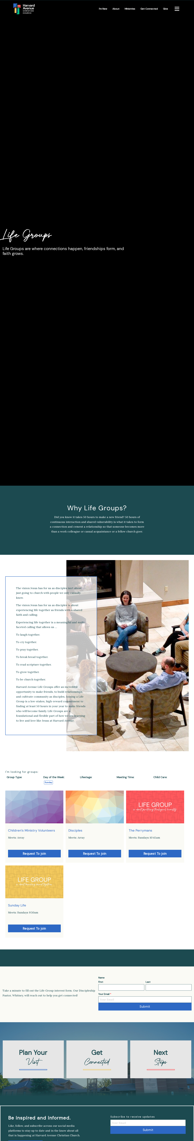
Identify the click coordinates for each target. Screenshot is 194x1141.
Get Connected (149, 8)
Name (101, 977)
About (115, 8)
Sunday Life (17, 905)
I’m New (103, 8)
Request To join (34, 854)
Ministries (130, 8)
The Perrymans (140, 830)
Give (165, 8)
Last (148, 981)
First (100, 981)
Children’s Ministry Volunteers (31, 830)
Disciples (75, 830)
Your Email (104, 994)
